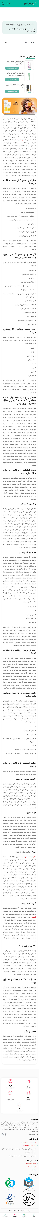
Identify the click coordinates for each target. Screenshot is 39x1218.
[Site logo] (31, 4)
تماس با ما (33, 1170)
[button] (6, 42)
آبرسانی (33, 917)
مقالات (17, 14)
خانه (22, 14)
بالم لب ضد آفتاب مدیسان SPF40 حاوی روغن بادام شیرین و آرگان (15, 75)
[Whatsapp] (2, 1134)
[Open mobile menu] (7, 4)
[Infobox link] (2, 3)
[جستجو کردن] (10, 4)
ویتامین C (20, 140)
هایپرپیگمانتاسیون (30, 857)
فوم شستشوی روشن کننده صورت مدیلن (15, 62)
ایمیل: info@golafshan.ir (29, 1145)
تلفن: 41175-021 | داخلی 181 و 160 (28, 1142)
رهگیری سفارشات (32, 1167)
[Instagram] (5, 1134)
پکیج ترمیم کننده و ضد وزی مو (15, 86)
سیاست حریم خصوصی (30, 1163)
